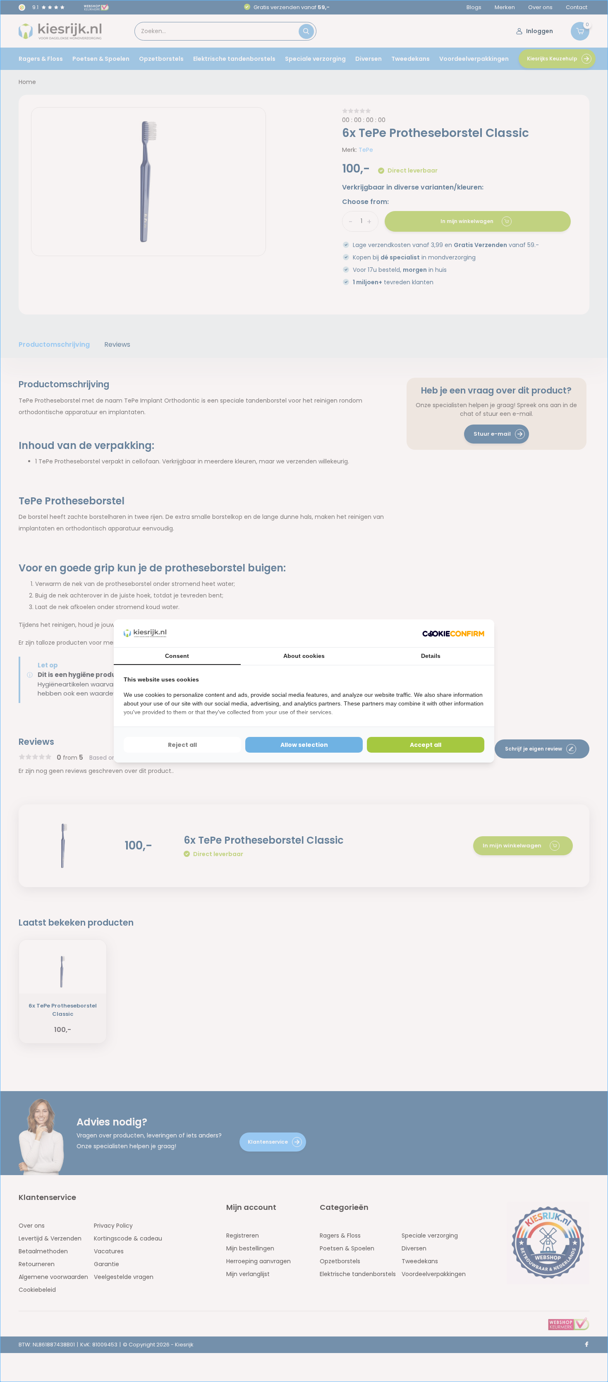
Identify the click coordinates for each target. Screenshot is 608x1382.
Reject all (182, 745)
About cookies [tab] (304, 656)
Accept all (425, 745)
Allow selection (304, 745)
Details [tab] (430, 656)
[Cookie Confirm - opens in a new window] (453, 633)
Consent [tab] (177, 656)
